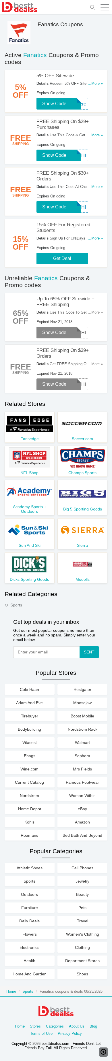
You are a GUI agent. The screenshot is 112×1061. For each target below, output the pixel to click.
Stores (35, 1026)
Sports (16, 605)
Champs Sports (82, 472)
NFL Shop (29, 472)
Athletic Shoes (30, 868)
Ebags (29, 755)
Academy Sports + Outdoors (29, 509)
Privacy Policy (70, 1033)
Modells (83, 579)
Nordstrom (29, 795)
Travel (82, 921)
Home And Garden (30, 974)
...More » (95, 83)
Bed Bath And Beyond (82, 835)
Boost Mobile (82, 716)
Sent (89, 652)
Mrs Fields (82, 769)
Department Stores (82, 960)
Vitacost (29, 742)
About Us (76, 1026)
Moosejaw (82, 702)
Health (29, 960)
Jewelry (82, 881)
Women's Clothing (82, 934)
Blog (93, 1026)
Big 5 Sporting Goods (82, 509)
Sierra (82, 545)
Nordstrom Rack (82, 729)
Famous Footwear (82, 782)
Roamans (29, 835)
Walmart (82, 742)
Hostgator (82, 689)
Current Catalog (29, 782)
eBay (82, 808)
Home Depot (29, 808)
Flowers (29, 934)
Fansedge (29, 438)
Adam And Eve (29, 702)
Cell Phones (82, 868)
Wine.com (29, 769)
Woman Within (82, 795)
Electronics (29, 947)
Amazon (82, 822)
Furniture (29, 907)
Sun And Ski (29, 545)
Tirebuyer (29, 716)
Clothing (82, 947)
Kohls (29, 822)
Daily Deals (29, 921)
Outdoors (29, 894)
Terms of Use (41, 1033)
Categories (55, 1026)
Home (11, 991)
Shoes (82, 974)
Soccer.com (82, 438)
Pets (82, 907)
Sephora (82, 755)
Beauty (82, 894)
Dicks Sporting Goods (29, 579)
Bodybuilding (29, 729)
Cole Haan (29, 689)
